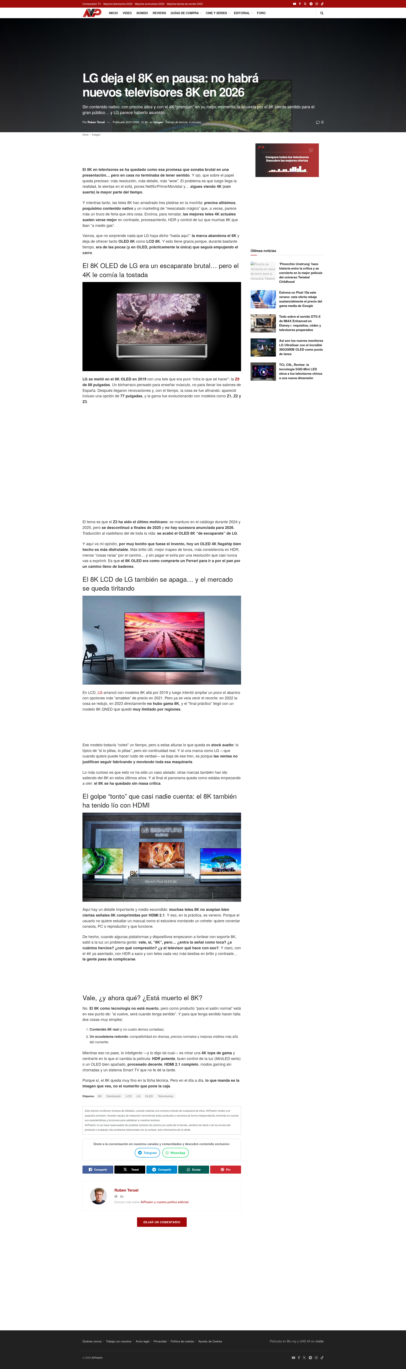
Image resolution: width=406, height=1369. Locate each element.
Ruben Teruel (96, 122)
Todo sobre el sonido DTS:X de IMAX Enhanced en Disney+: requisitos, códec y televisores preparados (300, 323)
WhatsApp (177, 1153)
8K (100, 1096)
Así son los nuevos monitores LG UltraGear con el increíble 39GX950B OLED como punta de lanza (301, 347)
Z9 (237, 379)
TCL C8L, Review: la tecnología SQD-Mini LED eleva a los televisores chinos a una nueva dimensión (300, 371)
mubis (319, 1341)
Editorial (242, 13)
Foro (261, 13)
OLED (149, 1096)
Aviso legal (142, 1341)
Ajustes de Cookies (210, 1341)
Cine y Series (216, 13)
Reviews (159, 13)
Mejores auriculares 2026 (149, 3)
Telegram (150, 1153)
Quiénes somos (92, 1341)
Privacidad (160, 1341)
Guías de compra (185, 13)
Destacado (114, 1096)
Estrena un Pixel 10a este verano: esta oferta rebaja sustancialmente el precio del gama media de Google (300, 299)
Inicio (113, 13)
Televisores (165, 1096)
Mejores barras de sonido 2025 (185, 3)
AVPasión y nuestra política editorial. (165, 1202)
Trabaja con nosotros (119, 1341)
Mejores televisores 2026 (117, 3)
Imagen (158, 122)
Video (127, 13)
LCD (129, 1096)
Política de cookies (182, 1341)
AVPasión (97, 1357)
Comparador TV (91, 3)
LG (100, 692)
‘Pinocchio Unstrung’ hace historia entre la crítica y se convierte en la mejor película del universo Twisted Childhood (300, 273)
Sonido (142, 13)
